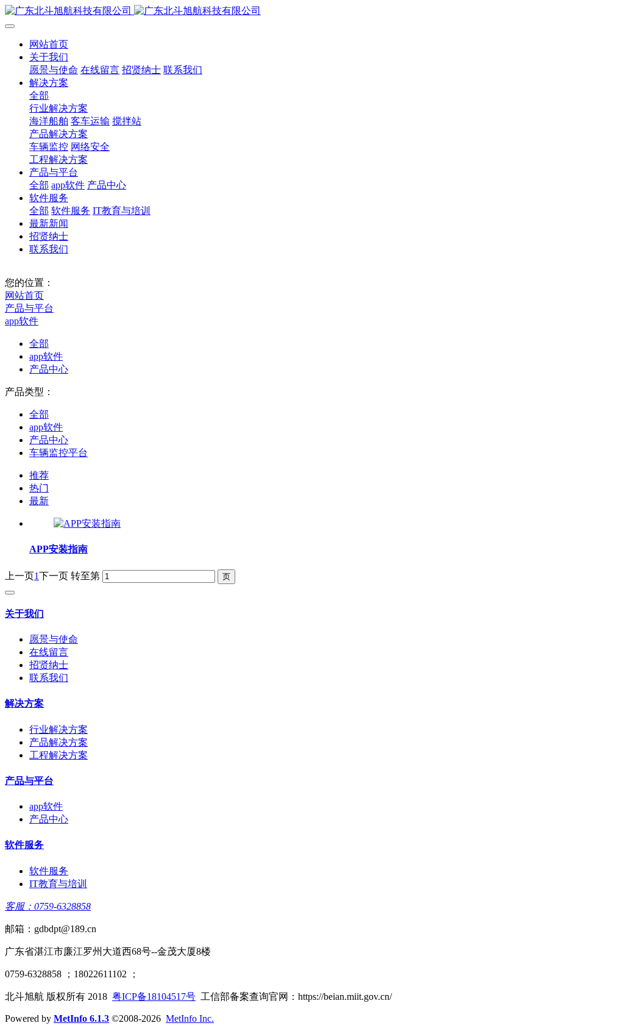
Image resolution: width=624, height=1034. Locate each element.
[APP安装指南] (87, 523)
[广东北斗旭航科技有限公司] (312, 11)
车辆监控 (48, 146)
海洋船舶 (48, 121)
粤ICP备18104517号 (154, 996)
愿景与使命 (53, 70)
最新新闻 (48, 223)
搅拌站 (126, 121)
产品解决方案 (58, 134)
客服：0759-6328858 (48, 906)
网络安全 (90, 146)
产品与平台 (53, 172)
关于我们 (48, 57)
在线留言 (99, 70)
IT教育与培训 (122, 210)
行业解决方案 (58, 108)
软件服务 (48, 198)
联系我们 (182, 70)
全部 (39, 95)
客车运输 (90, 121)
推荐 (39, 475)
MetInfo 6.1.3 (81, 1018)
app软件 (68, 185)
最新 (39, 501)
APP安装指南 (58, 549)
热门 (39, 488)
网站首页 (48, 44)
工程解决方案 (58, 159)
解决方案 (48, 82)
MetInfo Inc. (190, 1018)
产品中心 (106, 185)
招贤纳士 (141, 70)
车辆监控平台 (58, 452)
